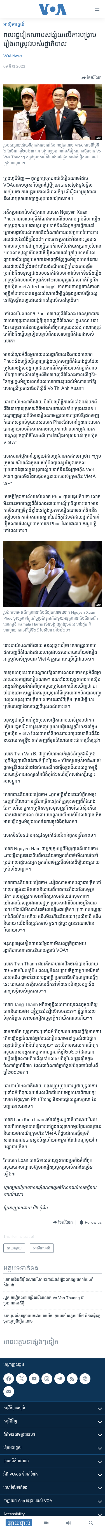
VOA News (12, 56)
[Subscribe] (8, 1391)
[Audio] (68, 1523)
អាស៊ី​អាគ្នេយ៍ (13, 24)
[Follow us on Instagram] (46, 1378)
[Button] (91, 78)
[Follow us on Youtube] (34, 1378)
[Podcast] (85, 1378)
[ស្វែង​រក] (91, 1523)
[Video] (46, 1523)
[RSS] (72, 1378)
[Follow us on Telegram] (59, 1378)
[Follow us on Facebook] (8, 1378)
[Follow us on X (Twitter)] (21, 1378)
